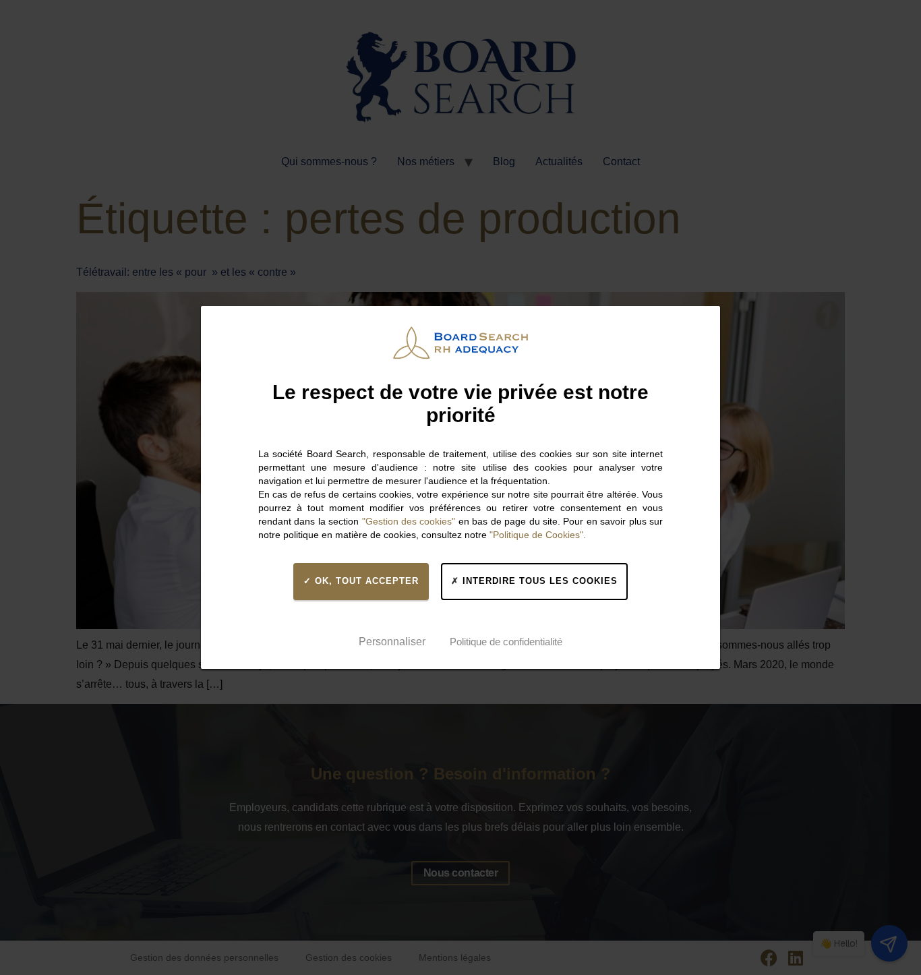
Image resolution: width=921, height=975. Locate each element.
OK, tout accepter (365, 581)
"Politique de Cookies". (537, 534)
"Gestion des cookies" (409, 521)
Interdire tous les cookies (538, 581)
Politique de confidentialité (506, 641)
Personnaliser (392, 641)
